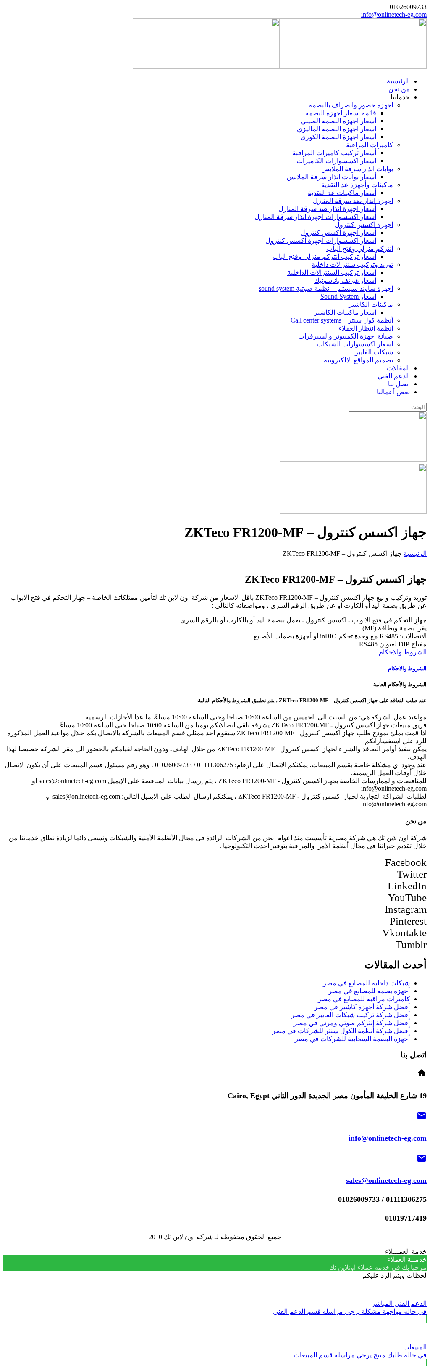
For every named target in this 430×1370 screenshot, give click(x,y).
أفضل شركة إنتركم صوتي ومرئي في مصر (352, 1022)
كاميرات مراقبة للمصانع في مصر (364, 999)
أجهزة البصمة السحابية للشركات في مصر (352, 1038)
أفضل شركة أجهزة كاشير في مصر (362, 1007)
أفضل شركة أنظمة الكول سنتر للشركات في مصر (341, 1030)
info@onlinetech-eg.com (394, 14)
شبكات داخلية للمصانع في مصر (366, 983)
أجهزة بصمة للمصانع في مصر (369, 991)
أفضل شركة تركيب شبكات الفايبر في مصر (350, 1014)
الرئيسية (415, 553)
